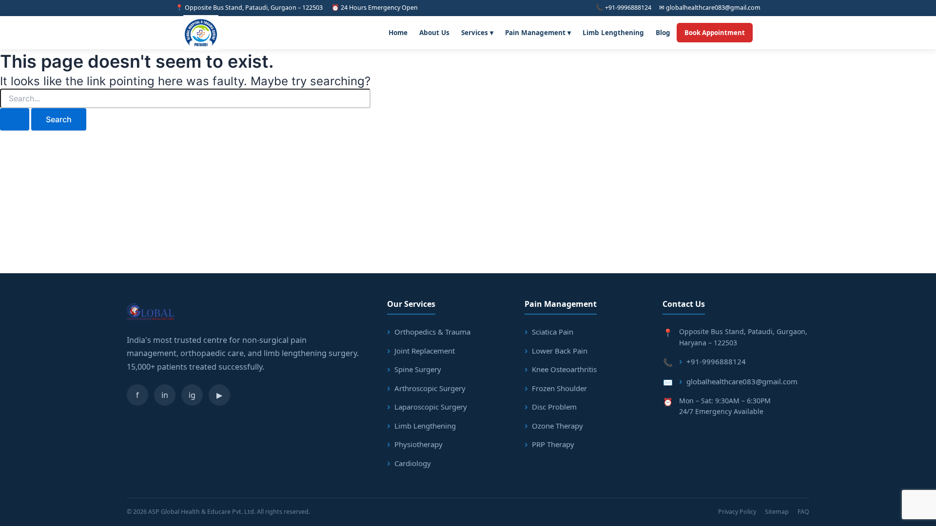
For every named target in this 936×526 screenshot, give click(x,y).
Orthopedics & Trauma (432, 332)
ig (192, 395)
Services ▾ (477, 32)
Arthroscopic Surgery (430, 388)
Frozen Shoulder (559, 388)
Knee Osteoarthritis (564, 369)
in (164, 395)
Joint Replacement (424, 351)
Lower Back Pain (559, 351)
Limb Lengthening (613, 32)
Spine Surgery (417, 369)
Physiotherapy (418, 444)
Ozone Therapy (557, 426)
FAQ (803, 511)
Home (398, 32)
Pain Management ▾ (538, 32)
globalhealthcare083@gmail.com (742, 381)
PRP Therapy (553, 444)
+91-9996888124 (716, 361)
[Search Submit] (14, 119)
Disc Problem (554, 407)
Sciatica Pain (552, 332)
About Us (434, 32)
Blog (663, 32)
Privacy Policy (737, 511)
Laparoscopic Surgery (430, 407)
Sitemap (777, 511)
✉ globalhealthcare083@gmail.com (709, 7)
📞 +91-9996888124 (623, 7)
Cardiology (412, 463)
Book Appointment (714, 32)
